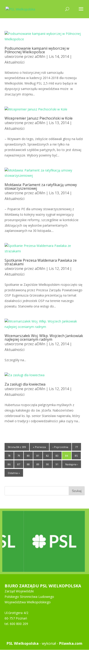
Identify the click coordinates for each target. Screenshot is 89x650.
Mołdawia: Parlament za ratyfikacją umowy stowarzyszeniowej (41, 186)
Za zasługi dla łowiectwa (25, 384)
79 (18, 455)
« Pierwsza (39, 447)
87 (18, 464)
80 (28, 455)
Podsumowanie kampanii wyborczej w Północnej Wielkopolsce (37, 50)
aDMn (40, 56)
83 (57, 455)
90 (47, 464)
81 (38, 455)
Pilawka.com (70, 643)
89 (38, 464)
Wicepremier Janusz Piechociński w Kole (39, 118)
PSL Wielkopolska (23, 643)
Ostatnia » (14, 473)
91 (57, 464)
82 (47, 455)
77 (76, 447)
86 (9, 464)
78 (9, 455)
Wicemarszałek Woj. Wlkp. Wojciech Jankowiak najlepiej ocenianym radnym (44, 337)
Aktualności (14, 62)
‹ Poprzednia (60, 447)
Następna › (71, 464)
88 (28, 464)
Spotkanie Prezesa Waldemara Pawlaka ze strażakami (41, 262)
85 (76, 455)
